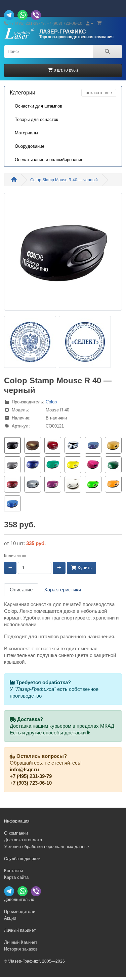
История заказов (21, 949)
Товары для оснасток (36, 119)
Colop (51, 401)
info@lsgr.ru (24, 769)
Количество (15, 555)
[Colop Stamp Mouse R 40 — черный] (63, 254)
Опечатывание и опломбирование (49, 159)
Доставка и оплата (23, 839)
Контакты (13, 870)
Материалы (26, 132)
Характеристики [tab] (62, 589)
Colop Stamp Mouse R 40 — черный (64, 180)
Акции (10, 918)
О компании (16, 833)
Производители (19, 911)
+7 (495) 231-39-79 (31, 776)
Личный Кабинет (20, 942)
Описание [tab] (21, 589)
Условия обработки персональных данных (47, 846)
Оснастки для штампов (38, 106)
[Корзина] (99, 23)
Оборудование (29, 146)
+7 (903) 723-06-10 (31, 783)
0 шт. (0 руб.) (65, 70)
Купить (84, 567)
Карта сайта (16, 877)
